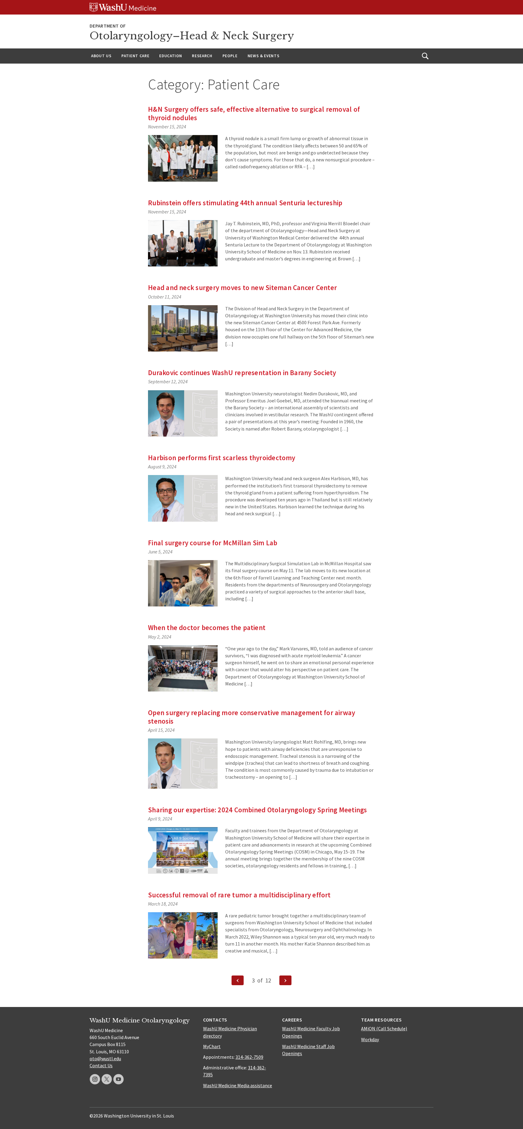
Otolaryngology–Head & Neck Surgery (192, 36)
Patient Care (135, 55)
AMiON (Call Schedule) (384, 1028)
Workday (370, 1039)
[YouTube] (118, 1079)
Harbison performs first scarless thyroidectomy (221, 457)
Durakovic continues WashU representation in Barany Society (242, 372)
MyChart (212, 1046)
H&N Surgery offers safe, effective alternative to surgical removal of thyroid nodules (254, 113)
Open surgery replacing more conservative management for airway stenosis (251, 716)
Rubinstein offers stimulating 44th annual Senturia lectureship (245, 202)
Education (170, 55)
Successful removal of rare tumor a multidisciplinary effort (239, 894)
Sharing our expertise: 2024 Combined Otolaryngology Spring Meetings (257, 809)
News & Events (264, 55)
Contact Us (101, 1065)
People (230, 55)
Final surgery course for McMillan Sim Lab (212, 542)
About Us (101, 55)
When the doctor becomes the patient (206, 627)
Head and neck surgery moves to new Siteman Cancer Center (242, 287)
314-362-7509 (249, 1057)
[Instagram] (95, 1079)
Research (202, 55)
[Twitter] (106, 1079)
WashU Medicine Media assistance (237, 1085)
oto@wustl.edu (105, 1058)
